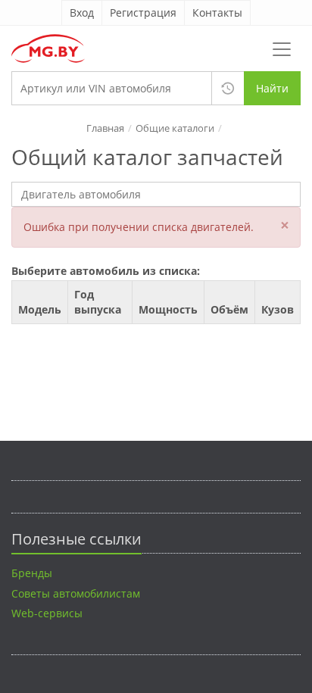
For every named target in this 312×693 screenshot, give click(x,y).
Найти (272, 88)
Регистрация (143, 12)
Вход (82, 12)
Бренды (31, 573)
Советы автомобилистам (75, 593)
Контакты (217, 12)
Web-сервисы (47, 613)
